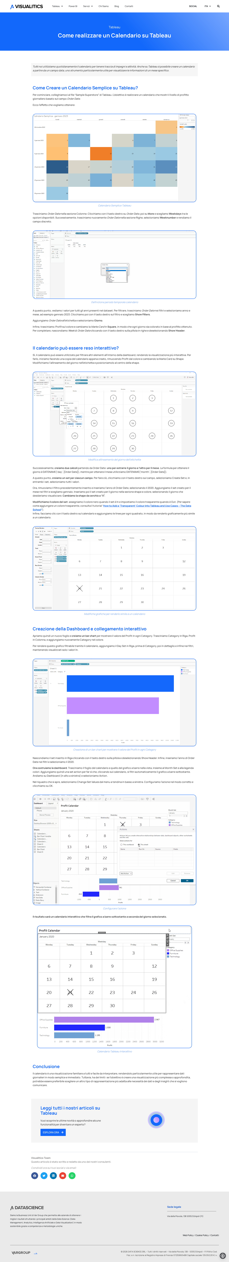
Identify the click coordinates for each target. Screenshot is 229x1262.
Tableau (56, 6)
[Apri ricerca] (218, 6)
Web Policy (188, 1235)
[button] (34, 1175)
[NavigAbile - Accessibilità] (223, 1256)
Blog (116, 6)
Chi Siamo (104, 6)
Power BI (73, 6)
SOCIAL (193, 6)
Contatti (129, 6)
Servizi (86, 6)
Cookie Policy (202, 1235)
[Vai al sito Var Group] (24, 1253)
